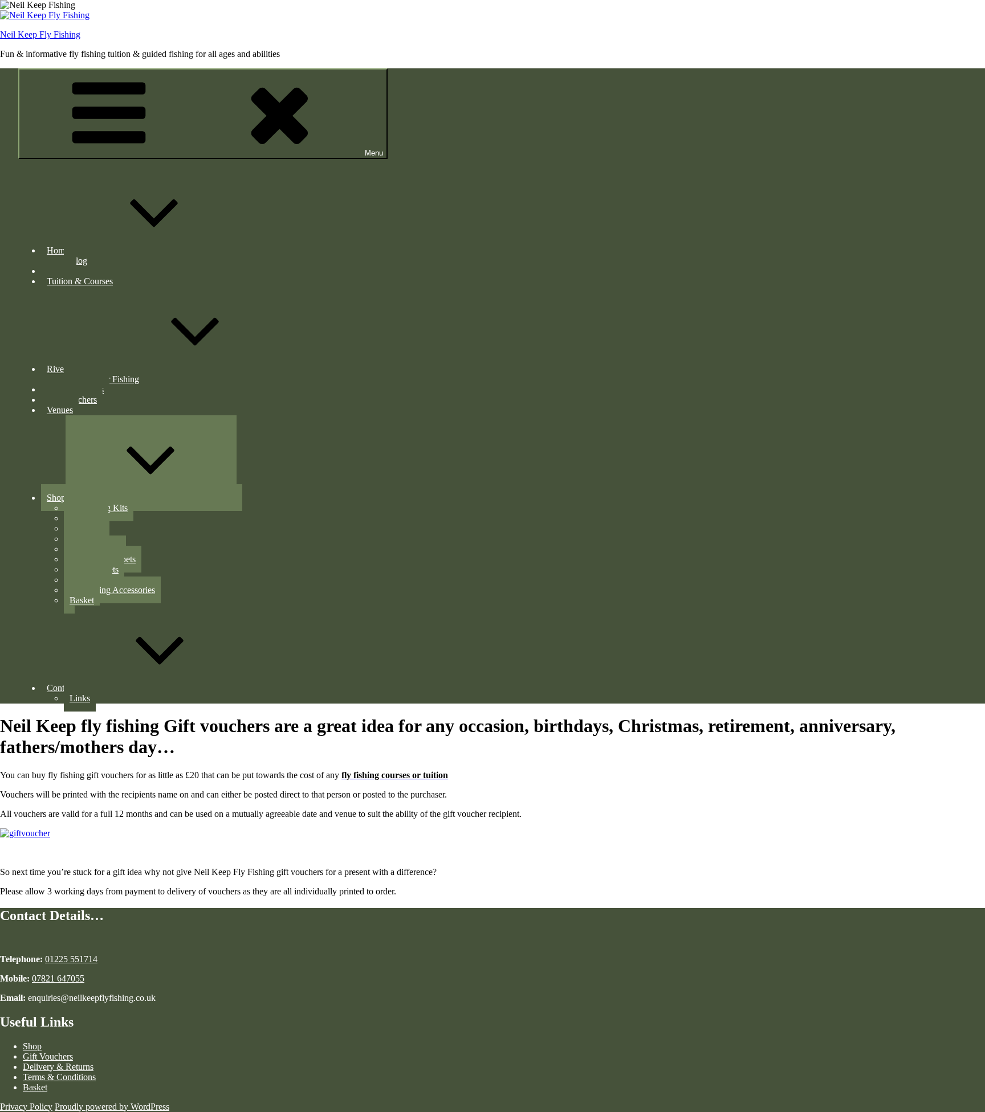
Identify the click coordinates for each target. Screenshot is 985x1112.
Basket (82, 600)
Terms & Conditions (59, 1077)
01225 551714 (71, 959)
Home (58, 250)
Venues (60, 410)
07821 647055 (58, 978)
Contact (61, 688)
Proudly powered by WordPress (112, 1106)
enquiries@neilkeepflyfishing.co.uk (91, 998)
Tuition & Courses (80, 281)
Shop (56, 497)
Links (80, 698)
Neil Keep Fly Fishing (40, 34)
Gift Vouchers (48, 1056)
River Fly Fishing (78, 369)
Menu (374, 153)
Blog (78, 260)
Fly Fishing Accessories (112, 590)
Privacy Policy (26, 1106)
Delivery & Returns (58, 1067)
